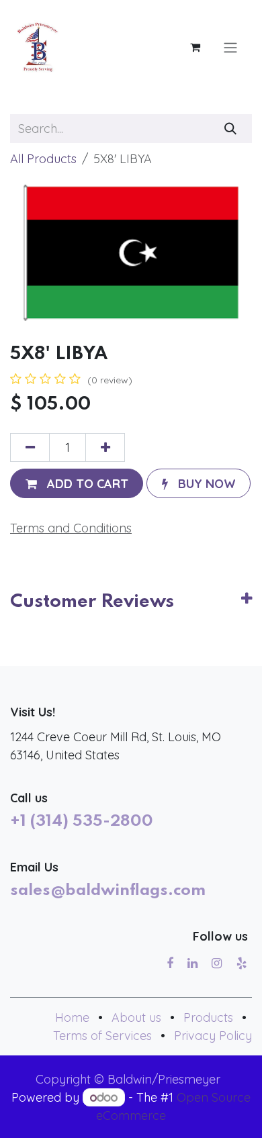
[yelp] (241, 963)
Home (72, 1017)
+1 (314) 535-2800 (81, 822)
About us (136, 1017)
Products (208, 1017)
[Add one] (105, 447)
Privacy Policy (213, 1035)
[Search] (231, 128)
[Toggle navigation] (230, 47)
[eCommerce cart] (195, 47)
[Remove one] (30, 447)
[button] (76, 483)
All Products (43, 159)
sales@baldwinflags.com (108, 891)
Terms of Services (102, 1035)
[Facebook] (170, 963)
